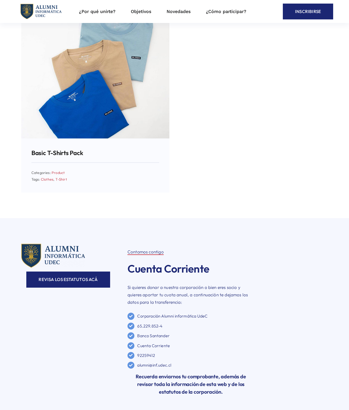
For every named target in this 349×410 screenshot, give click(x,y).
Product (58, 172)
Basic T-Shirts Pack (57, 153)
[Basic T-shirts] (95, 25)
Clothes (47, 179)
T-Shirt (61, 179)
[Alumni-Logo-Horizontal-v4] (53, 246)
